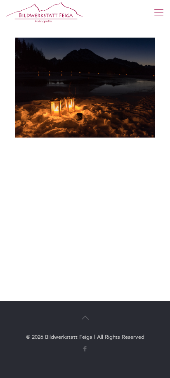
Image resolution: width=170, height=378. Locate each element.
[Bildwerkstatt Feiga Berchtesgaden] (44, 12)
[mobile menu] (159, 12)
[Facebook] (85, 349)
